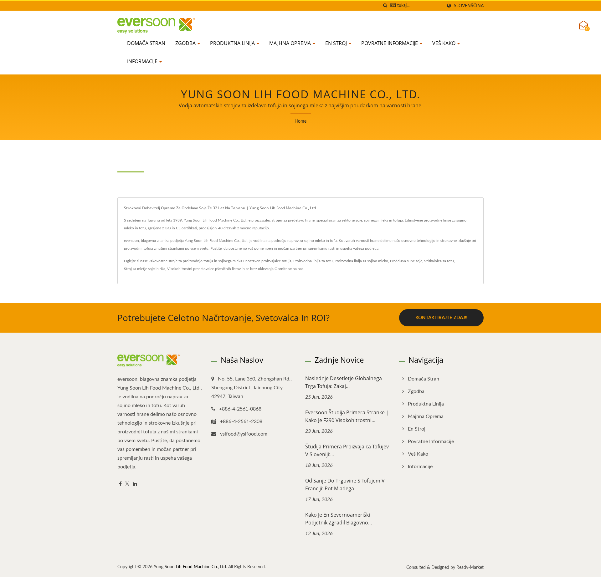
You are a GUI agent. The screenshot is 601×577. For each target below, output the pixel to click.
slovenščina (469, 5)
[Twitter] (127, 484)
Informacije (143, 61)
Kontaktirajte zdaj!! (441, 317)
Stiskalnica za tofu (439, 261)
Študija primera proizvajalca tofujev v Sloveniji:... (347, 450)
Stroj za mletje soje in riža (144, 269)
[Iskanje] (385, 6)
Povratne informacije (390, 43)
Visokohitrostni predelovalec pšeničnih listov (204, 269)
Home (300, 121)
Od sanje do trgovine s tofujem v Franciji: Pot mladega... (345, 484)
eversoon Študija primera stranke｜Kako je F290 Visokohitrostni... (347, 416)
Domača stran (146, 43)
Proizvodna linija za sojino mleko (361, 261)
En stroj (336, 43)
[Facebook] (120, 484)
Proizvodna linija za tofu (313, 261)
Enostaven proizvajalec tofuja (267, 261)
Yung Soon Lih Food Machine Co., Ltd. (190, 567)
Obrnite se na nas (289, 269)
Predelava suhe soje (406, 261)
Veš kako (444, 43)
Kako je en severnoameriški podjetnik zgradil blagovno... (338, 518)
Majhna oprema (290, 43)
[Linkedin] (135, 484)
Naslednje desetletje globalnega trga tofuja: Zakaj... (343, 382)
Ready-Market (470, 567)
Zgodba (186, 43)
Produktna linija (233, 43)
